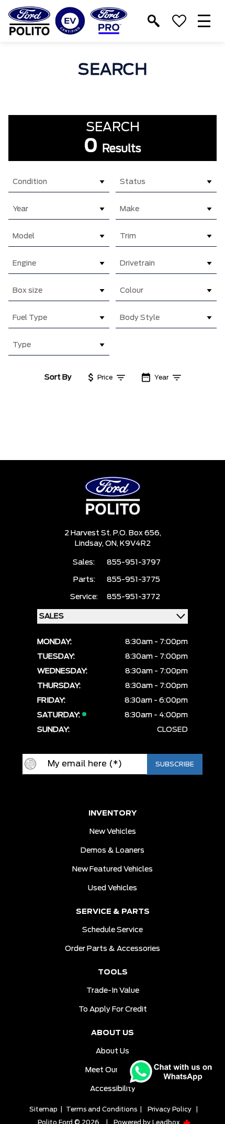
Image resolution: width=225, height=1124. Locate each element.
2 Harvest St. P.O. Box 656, (112, 533)
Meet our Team (112, 1070)
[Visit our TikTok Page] (144, 791)
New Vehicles (112, 831)
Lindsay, (90, 543)
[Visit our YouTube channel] (102, 791)
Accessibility (113, 1089)
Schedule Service (112, 930)
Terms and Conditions (101, 1109)
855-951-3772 (133, 597)
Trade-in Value (112, 990)
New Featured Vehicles (112, 869)
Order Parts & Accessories (112, 949)
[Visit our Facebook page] (81, 791)
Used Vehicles (112, 888)
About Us (112, 1051)
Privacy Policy (170, 1109)
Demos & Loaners (112, 850)
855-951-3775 (133, 579)
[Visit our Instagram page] (123, 791)
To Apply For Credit (112, 1009)
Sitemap (43, 1109)
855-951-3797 (134, 562)
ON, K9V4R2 (128, 543)
